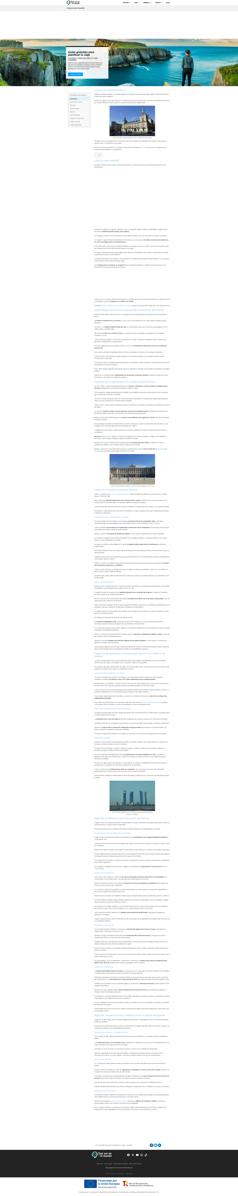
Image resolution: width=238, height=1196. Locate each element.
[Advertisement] (119, 25)
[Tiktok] (146, 1155)
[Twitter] (155, 1145)
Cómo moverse (75, 125)
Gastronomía (75, 115)
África (158, 2)
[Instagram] (142, 1155)
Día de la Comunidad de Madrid (151, 702)
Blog (168, 2)
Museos (73, 105)
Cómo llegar (75, 122)
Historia (73, 99)
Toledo (124, 320)
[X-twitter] (133, 1155)
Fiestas (72, 112)
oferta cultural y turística (119, 1101)
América (146, 2)
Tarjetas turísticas (77, 118)
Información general (78, 95)
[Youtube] (137, 1155)
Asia (136, 2)
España (143, 147)
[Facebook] (151, 1145)
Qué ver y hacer (76, 102)
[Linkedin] (159, 1145)
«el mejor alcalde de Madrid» (120, 494)
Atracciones (74, 108)
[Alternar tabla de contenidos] (98, 155)
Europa (126, 2)
